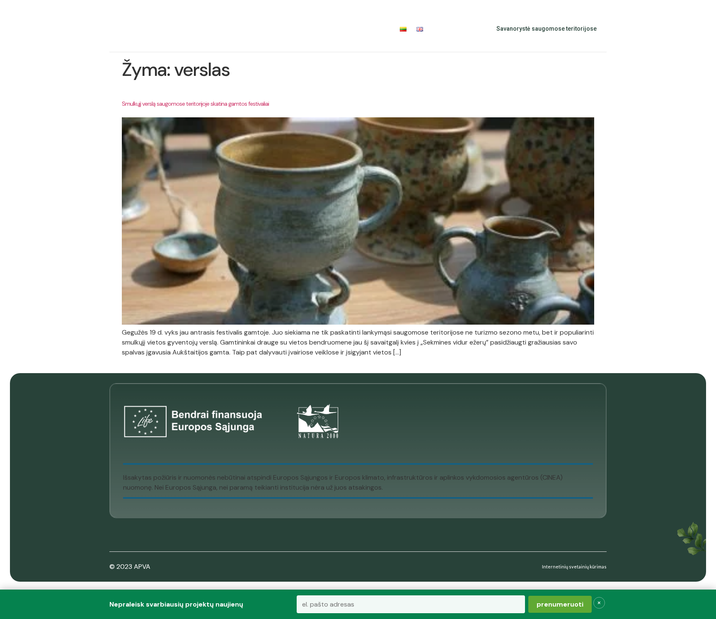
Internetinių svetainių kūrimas (574, 566)
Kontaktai (374, 28)
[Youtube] (464, 29)
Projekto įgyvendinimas (259, 28)
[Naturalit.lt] (126, 29)
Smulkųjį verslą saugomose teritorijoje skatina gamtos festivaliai (195, 103)
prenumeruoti (560, 604)
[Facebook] (446, 29)
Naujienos (332, 28)
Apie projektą (179, 28)
